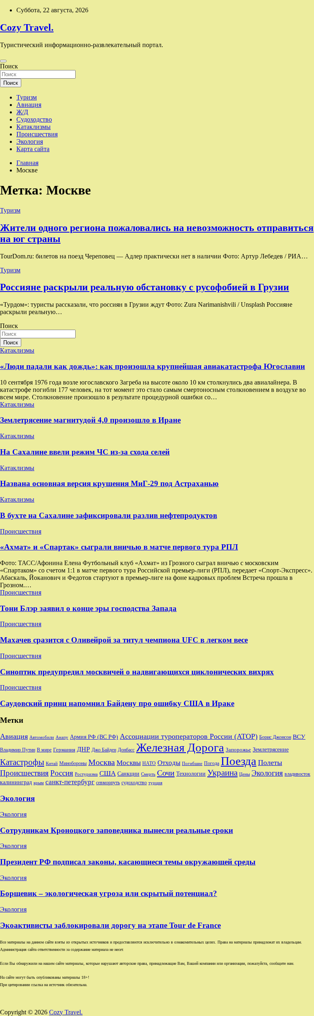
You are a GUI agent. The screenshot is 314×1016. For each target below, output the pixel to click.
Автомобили (41, 737)
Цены (244, 774)
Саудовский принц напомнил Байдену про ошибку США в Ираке (117, 703)
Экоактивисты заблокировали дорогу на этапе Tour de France (110, 925)
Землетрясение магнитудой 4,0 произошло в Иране (90, 420)
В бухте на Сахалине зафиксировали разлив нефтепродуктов (108, 515)
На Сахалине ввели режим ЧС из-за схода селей (85, 452)
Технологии (191, 774)
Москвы (129, 763)
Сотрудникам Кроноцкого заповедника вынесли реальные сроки (116, 830)
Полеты (270, 762)
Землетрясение (271, 750)
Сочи (166, 772)
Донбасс (126, 750)
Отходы (168, 763)
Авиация (28, 104)
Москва (101, 762)
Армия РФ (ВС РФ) (94, 737)
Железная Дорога (180, 747)
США (107, 773)
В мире (44, 750)
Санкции (128, 773)
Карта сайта (32, 148)
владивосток (297, 774)
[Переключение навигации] (3, 61)
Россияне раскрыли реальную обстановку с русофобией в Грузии (144, 287)
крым (39, 783)
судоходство (134, 782)
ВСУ (299, 736)
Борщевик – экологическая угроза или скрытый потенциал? (108, 893)
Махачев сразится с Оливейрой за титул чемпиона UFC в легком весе (124, 640)
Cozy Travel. (27, 27)
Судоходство (34, 119)
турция (155, 783)
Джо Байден (104, 750)
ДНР (83, 749)
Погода (211, 763)
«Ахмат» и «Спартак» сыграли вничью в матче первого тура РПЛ (119, 547)
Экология (29, 141)
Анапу (62, 737)
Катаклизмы (33, 126)
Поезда (238, 760)
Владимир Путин (17, 750)
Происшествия (37, 134)
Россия (61, 773)
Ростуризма (86, 774)
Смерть (148, 774)
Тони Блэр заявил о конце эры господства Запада (88, 608)
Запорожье (238, 750)
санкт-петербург (69, 782)
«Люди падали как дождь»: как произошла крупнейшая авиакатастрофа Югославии (152, 366)
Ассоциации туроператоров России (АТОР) (189, 736)
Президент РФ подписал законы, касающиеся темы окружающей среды (128, 862)
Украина (222, 773)
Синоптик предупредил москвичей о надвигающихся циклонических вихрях (137, 672)
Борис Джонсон (275, 737)
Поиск (9, 66)
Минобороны (73, 763)
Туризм (26, 97)
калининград (16, 782)
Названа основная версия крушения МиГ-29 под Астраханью (109, 483)
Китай (52, 763)
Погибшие (192, 763)
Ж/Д (22, 112)
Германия (64, 750)
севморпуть (108, 782)
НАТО (149, 763)
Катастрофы (22, 762)
